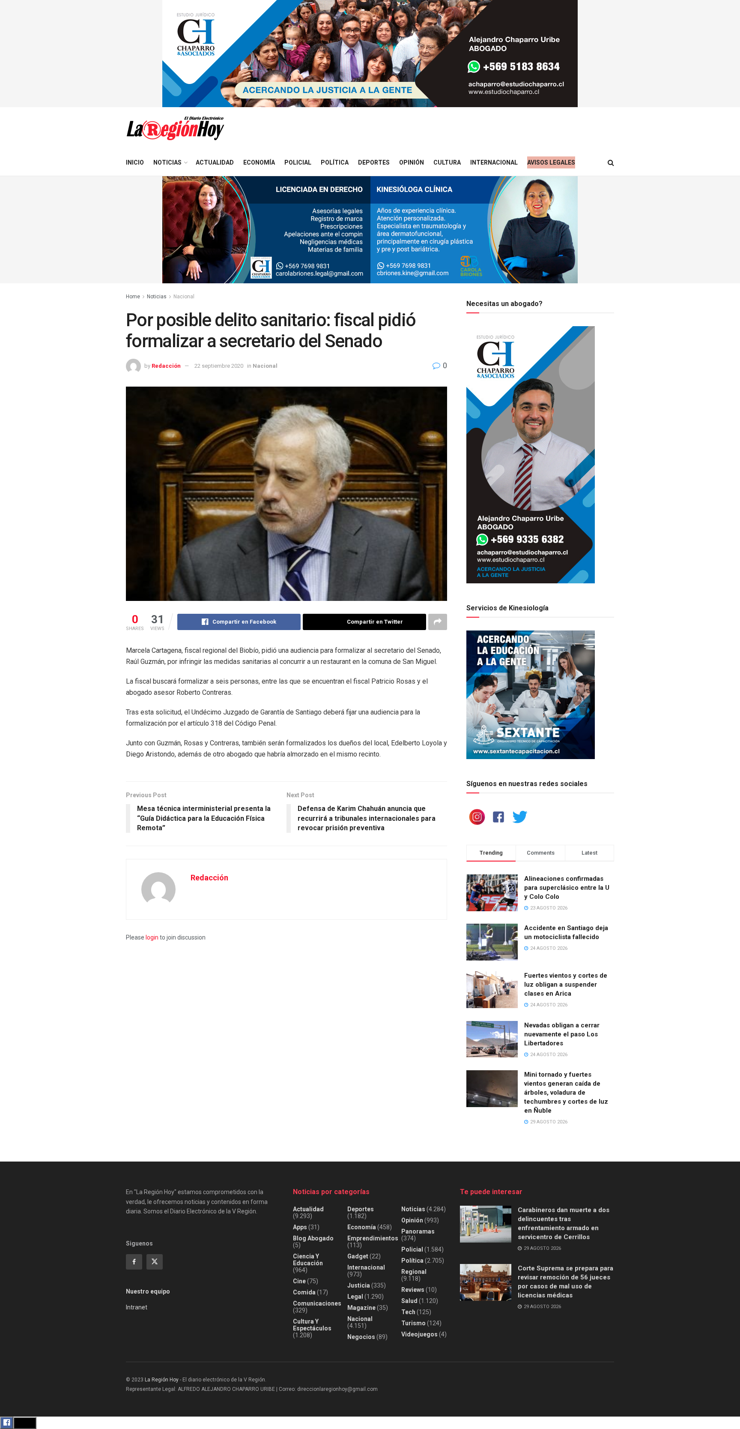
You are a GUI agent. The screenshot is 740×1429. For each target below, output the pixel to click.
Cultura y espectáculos (312, 1325)
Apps (300, 1227)
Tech (408, 1312)
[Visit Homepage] (175, 128)
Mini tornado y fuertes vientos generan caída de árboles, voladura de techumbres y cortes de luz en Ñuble (566, 1092)
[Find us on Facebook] (134, 1262)
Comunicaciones (317, 1303)
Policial (297, 162)
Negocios (361, 1336)
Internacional (494, 162)
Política (335, 162)
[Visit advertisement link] (370, 53)
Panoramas (418, 1231)
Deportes (374, 162)
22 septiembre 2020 (218, 366)
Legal (355, 1296)
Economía (259, 162)
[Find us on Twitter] (154, 1262)
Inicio (135, 162)
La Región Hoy (162, 1380)
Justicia (358, 1285)
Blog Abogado (313, 1238)
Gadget (357, 1256)
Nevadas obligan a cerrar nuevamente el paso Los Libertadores (562, 1034)
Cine (299, 1281)
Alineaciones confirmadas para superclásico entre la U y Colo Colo (566, 888)
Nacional (183, 297)
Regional (414, 1271)
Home (133, 297)
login (152, 937)
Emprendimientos (372, 1238)
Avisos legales (551, 162)
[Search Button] (611, 163)
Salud (409, 1300)
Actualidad (215, 162)
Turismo (413, 1323)
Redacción (166, 366)
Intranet (136, 1307)
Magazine (361, 1307)
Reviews (412, 1289)
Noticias (167, 162)
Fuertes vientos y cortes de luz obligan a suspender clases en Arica (565, 984)
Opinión (411, 162)
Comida (304, 1292)
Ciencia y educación (308, 1260)
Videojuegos (419, 1334)
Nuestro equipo (148, 1291)
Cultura (447, 162)
